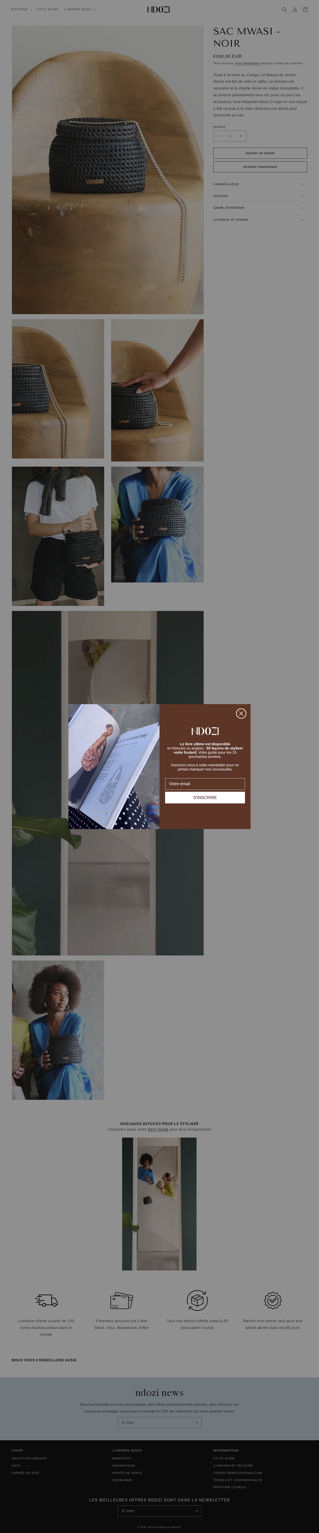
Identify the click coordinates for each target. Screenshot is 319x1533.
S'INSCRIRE (205, 797)
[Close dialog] (241, 713)
